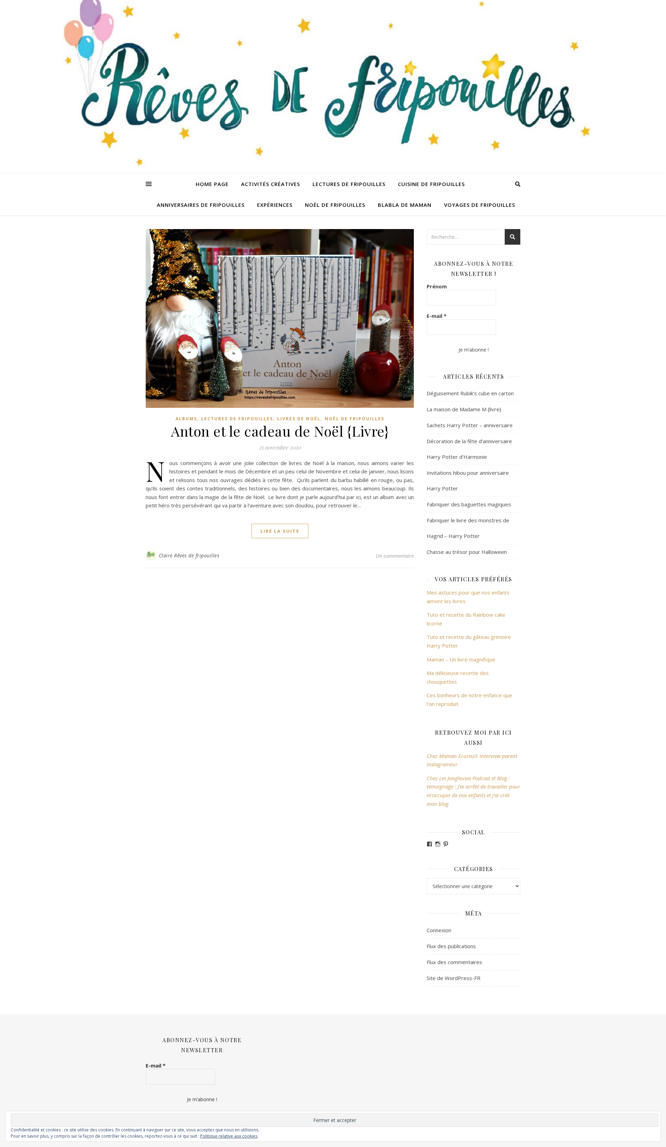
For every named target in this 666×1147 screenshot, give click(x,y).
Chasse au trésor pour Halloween (467, 551)
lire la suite (280, 531)
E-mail (436, 315)
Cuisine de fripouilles (431, 183)
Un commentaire (395, 555)
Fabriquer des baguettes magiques (469, 504)
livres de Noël (299, 419)
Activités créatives (270, 183)
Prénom (437, 286)
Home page (212, 183)
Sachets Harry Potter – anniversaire (470, 425)
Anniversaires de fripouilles (201, 204)
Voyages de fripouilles (479, 204)
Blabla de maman (405, 204)
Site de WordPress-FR (453, 978)
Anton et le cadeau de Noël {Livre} (279, 431)
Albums (186, 419)
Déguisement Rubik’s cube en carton (470, 393)
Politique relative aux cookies (228, 1136)
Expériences (274, 204)
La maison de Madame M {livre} (464, 409)
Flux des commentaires (454, 962)
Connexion (439, 930)
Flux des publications (451, 946)
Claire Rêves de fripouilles (189, 555)
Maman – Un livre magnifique (461, 659)
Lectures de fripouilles (349, 183)
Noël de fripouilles (335, 204)
